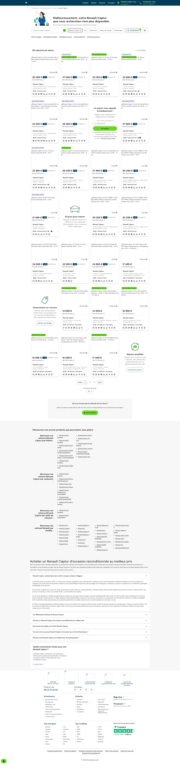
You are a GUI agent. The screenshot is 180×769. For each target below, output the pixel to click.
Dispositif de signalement (91, 753)
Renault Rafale (63, 541)
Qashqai (100, 741)
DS (64, 744)
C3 (78, 736)
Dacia (47, 736)
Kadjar (100, 734)
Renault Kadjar (63, 538)
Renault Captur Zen (84, 457)
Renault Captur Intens (85, 435)
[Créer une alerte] (4, 761)
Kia (64, 732)
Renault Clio (119, 545)
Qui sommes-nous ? (51, 699)
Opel (46, 734)
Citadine (79, 699)
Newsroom (48, 712)
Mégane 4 (101, 736)
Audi (46, 741)
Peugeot (48, 729)
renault (54, 8)
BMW (64, 736)
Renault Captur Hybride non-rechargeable (63, 492)
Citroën (47, 732)
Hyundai (65, 729)
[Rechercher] (64, 30)
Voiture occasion (45, 8)
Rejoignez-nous (50, 704)
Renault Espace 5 (102, 550)
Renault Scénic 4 (83, 546)
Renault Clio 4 (101, 530)
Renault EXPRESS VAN (122, 548)
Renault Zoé (81, 540)
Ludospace (80, 712)
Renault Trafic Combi (122, 535)
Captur (79, 741)
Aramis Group (49, 716)
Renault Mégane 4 (83, 525)
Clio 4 (100, 729)
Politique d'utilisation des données (90, 751)
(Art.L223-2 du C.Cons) (108, 138)
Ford (64, 734)
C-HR (100, 727)
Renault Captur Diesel (66, 487)
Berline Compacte (82, 702)
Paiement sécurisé (127, 751)
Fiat (64, 727)
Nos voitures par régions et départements (103, 710)
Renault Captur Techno (85, 448)
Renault (47, 727)
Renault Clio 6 (63, 544)
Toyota (65, 741)
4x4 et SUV (101, 699)
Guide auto (101, 707)
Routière (79, 704)
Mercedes (66, 739)
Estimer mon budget (45, 323)
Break (79, 707)
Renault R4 (81, 543)
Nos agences (49, 702)
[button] (80, 30)
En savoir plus (38, 664)
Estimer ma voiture (135, 370)
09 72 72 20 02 (51, 690)
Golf (99, 732)
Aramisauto (35, 8)
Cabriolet (101, 702)
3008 (78, 734)
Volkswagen (49, 739)
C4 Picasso (80, 739)
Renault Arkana (64, 535)
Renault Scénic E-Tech (104, 542)
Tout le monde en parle (52, 709)
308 (78, 732)
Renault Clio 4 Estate (122, 542)
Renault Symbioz (64, 528)
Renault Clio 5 (63, 525)
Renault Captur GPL (65, 484)
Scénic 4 (100, 739)
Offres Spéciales (103, 704)
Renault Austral (64, 531)
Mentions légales (70, 751)
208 (78, 727)
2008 (78, 729)
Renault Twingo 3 (102, 533)
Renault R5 (81, 528)
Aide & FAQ (49, 707)
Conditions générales (54, 751)
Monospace (80, 709)
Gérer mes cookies (111, 751)
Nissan (47, 744)
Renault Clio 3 (120, 538)
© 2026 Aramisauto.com (90, 760)
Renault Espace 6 (83, 531)
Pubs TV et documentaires (53, 714)
